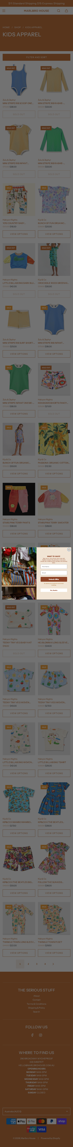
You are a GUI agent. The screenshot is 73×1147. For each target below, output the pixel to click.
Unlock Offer (54, 579)
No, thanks (53, 590)
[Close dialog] (69, 549)
